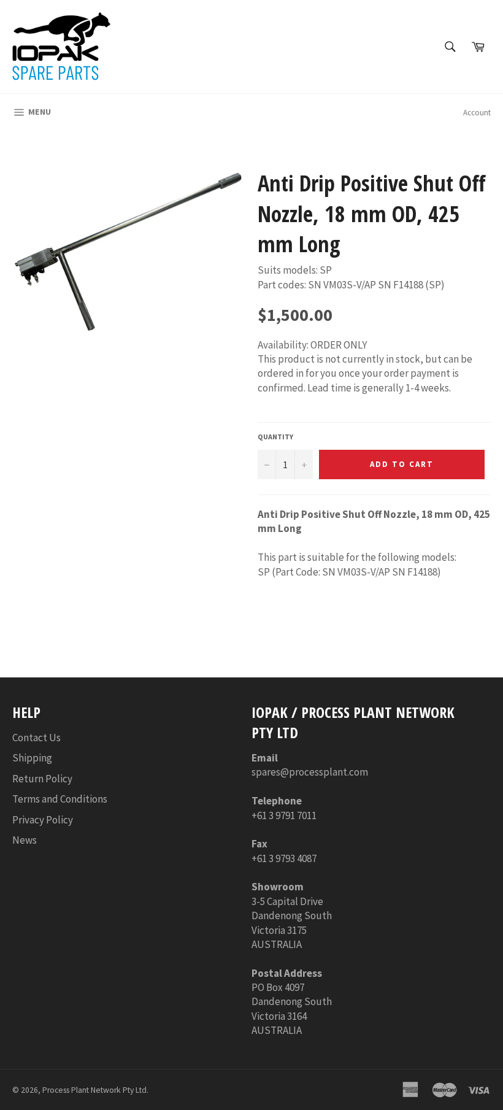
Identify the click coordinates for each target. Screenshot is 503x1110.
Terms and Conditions (59, 799)
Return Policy (42, 778)
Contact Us (36, 737)
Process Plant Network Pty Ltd (94, 1090)
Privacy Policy (42, 820)
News (24, 840)
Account (477, 112)
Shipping (32, 758)
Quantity (275, 436)
